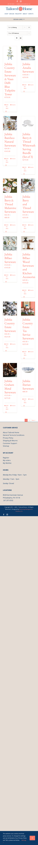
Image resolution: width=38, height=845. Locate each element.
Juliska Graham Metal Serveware (10, 386)
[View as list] (21, 38)
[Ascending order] (29, 27)
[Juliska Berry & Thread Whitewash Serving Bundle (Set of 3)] (28, 123)
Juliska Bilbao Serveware (10, 258)
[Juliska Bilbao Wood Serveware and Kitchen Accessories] (28, 243)
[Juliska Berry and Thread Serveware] (28, 186)
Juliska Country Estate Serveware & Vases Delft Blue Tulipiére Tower (10, 79)
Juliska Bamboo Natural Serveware (10, 139)
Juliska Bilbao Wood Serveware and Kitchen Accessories (29, 265)
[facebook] (17, 1)
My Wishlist (7, 463)
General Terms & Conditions (13, 435)
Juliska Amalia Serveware (28, 68)
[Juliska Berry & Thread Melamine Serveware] (10, 186)
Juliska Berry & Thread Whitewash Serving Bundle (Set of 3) (29, 145)
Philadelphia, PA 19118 (11, 498)
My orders (7, 460)
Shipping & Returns (10, 440)
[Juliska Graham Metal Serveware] (10, 370)
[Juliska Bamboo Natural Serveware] (10, 123)
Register (6, 458)
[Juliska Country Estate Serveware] (10, 309)
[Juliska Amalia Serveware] (28, 53)
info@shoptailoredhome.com (23, 4)
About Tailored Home (11, 432)
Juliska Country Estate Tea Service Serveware (28, 328)
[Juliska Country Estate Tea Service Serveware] (28, 309)
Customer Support (10, 443)
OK (32, 838)
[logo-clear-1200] (19, 7)
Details (13, 105)
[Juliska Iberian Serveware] (28, 370)
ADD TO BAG (7, 106)
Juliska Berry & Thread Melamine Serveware (10, 204)
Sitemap (6, 446)
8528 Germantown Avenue (13, 495)
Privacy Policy (8, 438)
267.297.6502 (11, 4)
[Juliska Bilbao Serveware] (10, 243)
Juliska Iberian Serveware (28, 385)
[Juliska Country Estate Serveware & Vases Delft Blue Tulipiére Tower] (10, 53)
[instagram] (21, 1)
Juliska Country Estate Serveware (10, 325)
